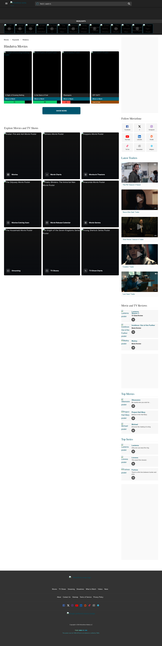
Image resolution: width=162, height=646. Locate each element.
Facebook (127, 129)
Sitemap (75, 597)
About (59, 597)
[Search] (129, 3)
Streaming (71, 589)
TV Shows (62, 589)
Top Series (127, 439)
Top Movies (127, 394)
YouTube (127, 139)
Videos (100, 589)
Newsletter (139, 149)
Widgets (151, 149)
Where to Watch (10, 99)
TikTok (127, 149)
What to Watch (91, 589)
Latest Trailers (129, 158)
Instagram (152, 129)
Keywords (15, 40)
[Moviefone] (19, 3)
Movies (6, 40)
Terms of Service (86, 597)
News (106, 589)
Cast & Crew (96, 102)
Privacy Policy (98, 597)
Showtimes (80, 589)
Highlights (81, 21)
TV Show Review (137, 315)
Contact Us (67, 597)
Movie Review (136, 328)
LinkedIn (139, 139)
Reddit (151, 139)
